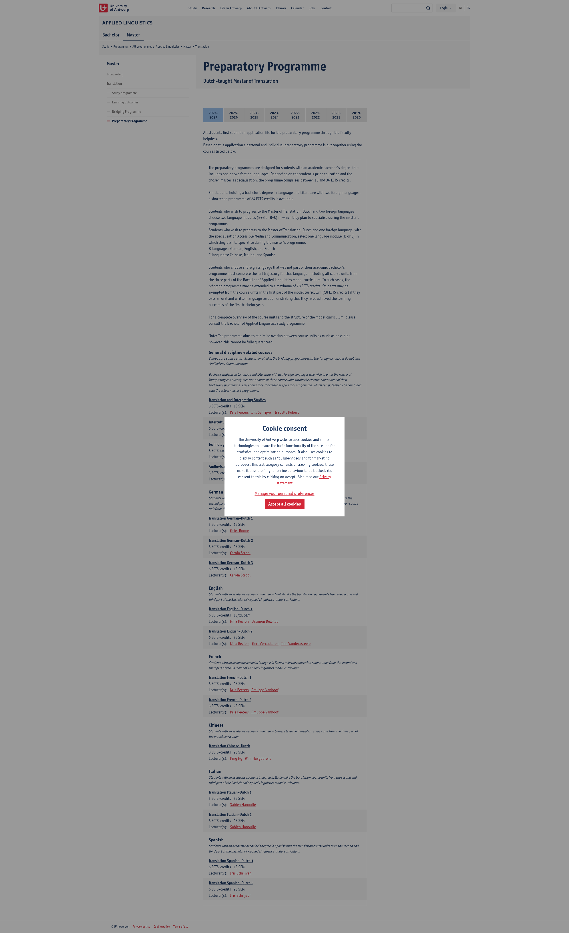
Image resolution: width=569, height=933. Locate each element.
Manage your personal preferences (285, 493)
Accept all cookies (284, 504)
